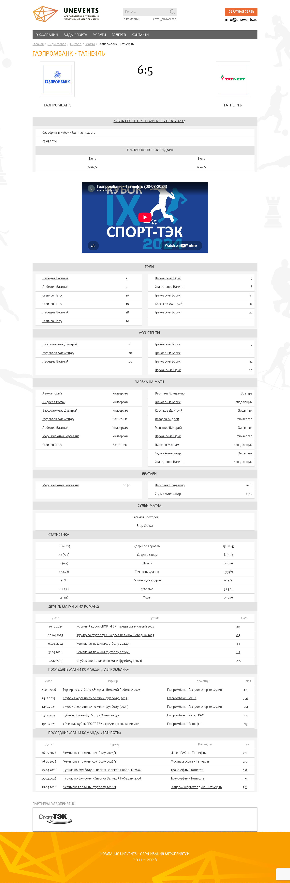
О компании (47, 35)
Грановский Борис (168, 296)
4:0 (245, 698)
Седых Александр (168, 453)
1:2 (238, 652)
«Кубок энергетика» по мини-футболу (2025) (95, 698)
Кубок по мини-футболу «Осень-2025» (91, 715)
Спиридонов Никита (169, 287)
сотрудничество (164, 19)
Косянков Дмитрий (168, 304)
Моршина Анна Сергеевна (60, 436)
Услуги (99, 35)
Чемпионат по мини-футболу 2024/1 (103, 644)
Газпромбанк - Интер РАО (185, 715)
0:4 (245, 707)
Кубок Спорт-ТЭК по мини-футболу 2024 (149, 121)
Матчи (90, 44)
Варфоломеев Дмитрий (60, 344)
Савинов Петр (52, 296)
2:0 (245, 762)
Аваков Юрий (52, 394)
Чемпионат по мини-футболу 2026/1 (89, 753)
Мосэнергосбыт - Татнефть (190, 762)
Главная (38, 44)
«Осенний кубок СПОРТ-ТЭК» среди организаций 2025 (115, 627)
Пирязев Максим (167, 445)
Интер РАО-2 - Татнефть (188, 753)
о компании (132, 19)
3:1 (238, 644)
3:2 (245, 787)
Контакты (140, 35)
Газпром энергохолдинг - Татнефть (196, 787)
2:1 (245, 753)
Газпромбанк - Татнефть (184, 724)
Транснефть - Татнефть (187, 770)
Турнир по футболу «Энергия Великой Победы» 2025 (115, 635)
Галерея (119, 35)
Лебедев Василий (55, 278)
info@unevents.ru (241, 20)
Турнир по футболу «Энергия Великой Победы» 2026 (101, 690)
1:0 (245, 770)
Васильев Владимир (170, 394)
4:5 (238, 661)
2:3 (238, 627)
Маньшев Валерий (168, 428)
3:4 (245, 690)
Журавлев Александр (58, 353)
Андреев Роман (53, 402)
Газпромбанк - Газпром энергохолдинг (195, 690)
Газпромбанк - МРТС (181, 698)
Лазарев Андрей (167, 419)
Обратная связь (241, 11)
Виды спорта (75, 35)
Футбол (75, 44)
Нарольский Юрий (168, 278)
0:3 (238, 635)
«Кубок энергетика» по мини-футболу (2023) (109, 661)
